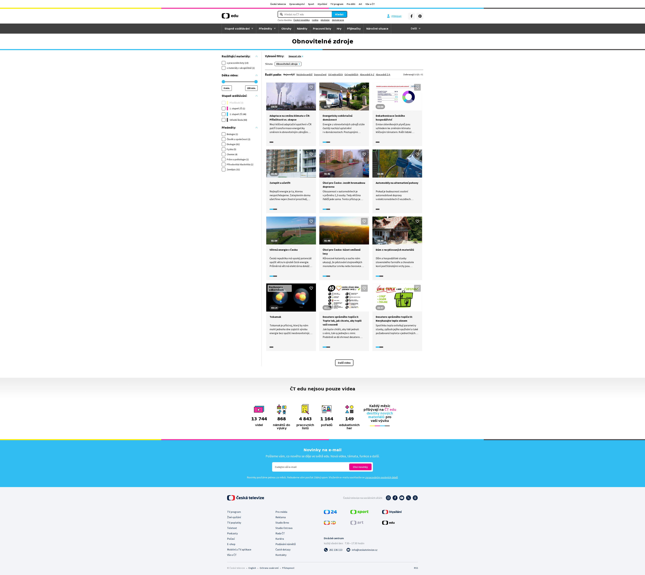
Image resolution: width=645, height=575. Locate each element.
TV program (336, 4)
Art (360, 4)
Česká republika (301, 20)
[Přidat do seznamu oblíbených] (311, 87)
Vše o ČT (370, 4)
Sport (311, 4)
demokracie (338, 20)
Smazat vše (295, 56)
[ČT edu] (230, 17)
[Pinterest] (420, 16)
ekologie (325, 20)
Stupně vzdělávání (237, 28)
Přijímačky (354, 28)
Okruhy (286, 28)
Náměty (302, 28)
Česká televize (278, 4)
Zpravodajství (297, 4)
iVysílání (322, 4)
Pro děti (351, 4)
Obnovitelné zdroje (287, 63)
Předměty (265, 28)
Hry (339, 28)
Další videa (344, 362)
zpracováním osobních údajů (381, 477)
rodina (315, 20)
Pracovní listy (322, 28)
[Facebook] (411, 16)
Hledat (339, 14)
